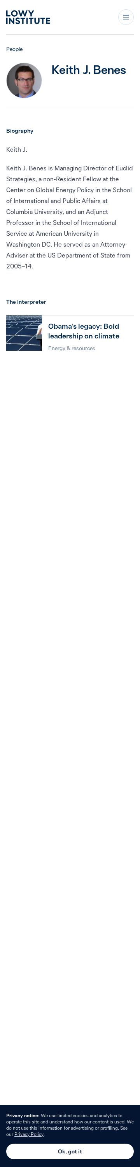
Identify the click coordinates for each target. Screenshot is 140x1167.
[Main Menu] (126, 17)
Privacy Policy (29, 1134)
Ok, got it (70, 1151)
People (14, 49)
